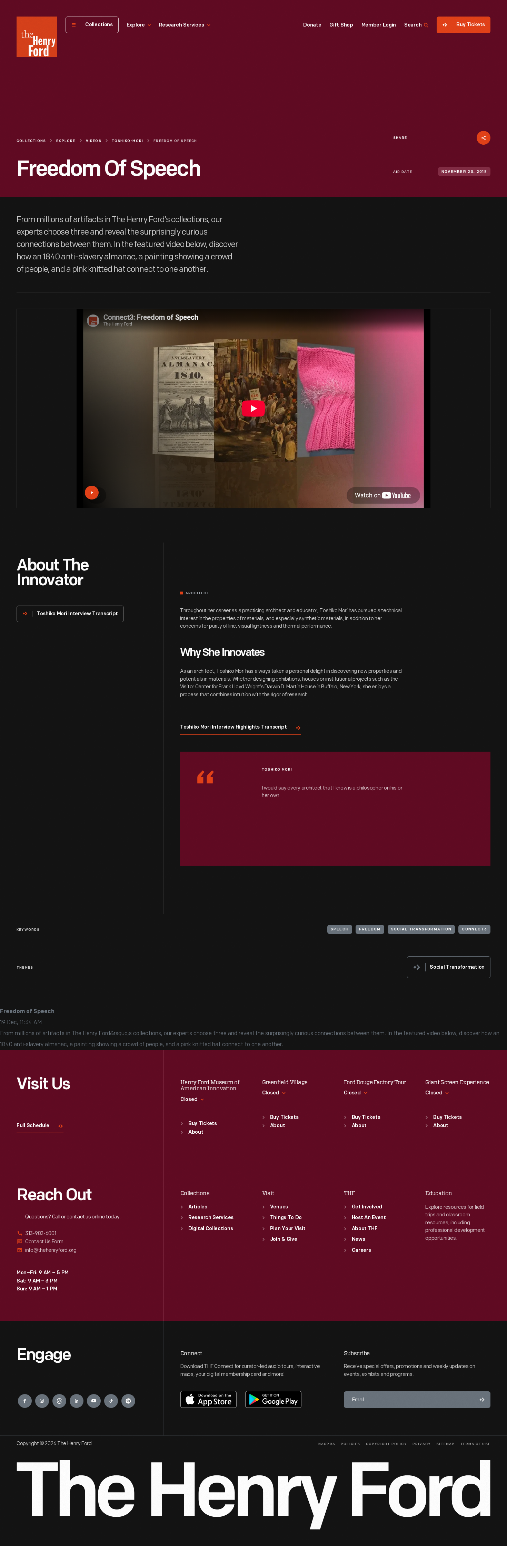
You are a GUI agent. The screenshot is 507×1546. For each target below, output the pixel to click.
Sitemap (445, 1444)
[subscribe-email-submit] (482, 1399)
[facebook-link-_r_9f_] (25, 1401)
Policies (350, 1444)
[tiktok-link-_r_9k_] (111, 1401)
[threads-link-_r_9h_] (59, 1401)
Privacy (421, 1444)
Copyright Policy (386, 1444)
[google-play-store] (273, 1399)
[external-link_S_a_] (82, 1234)
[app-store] (208, 1399)
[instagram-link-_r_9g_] (42, 1401)
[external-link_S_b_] (82, 1241)
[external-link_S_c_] (82, 1250)
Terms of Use (475, 1444)
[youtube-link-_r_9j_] (94, 1401)
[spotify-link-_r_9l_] (128, 1401)
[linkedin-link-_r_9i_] (76, 1401)
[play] (92, 492)
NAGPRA (326, 1444)
